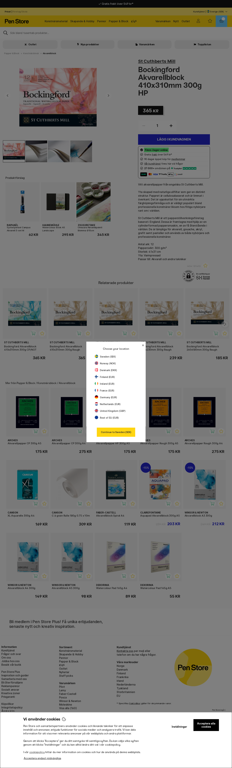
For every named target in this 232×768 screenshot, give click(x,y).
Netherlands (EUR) (110, 404)
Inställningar (179, 726)
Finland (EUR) (107, 377)
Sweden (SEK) (108, 356)
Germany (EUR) (108, 397)
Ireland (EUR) (107, 383)
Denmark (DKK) (108, 370)
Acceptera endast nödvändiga (42, 758)
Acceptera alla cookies (206, 725)
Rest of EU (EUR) (109, 417)
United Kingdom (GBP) (112, 410)
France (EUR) (107, 390)
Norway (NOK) (108, 363)
